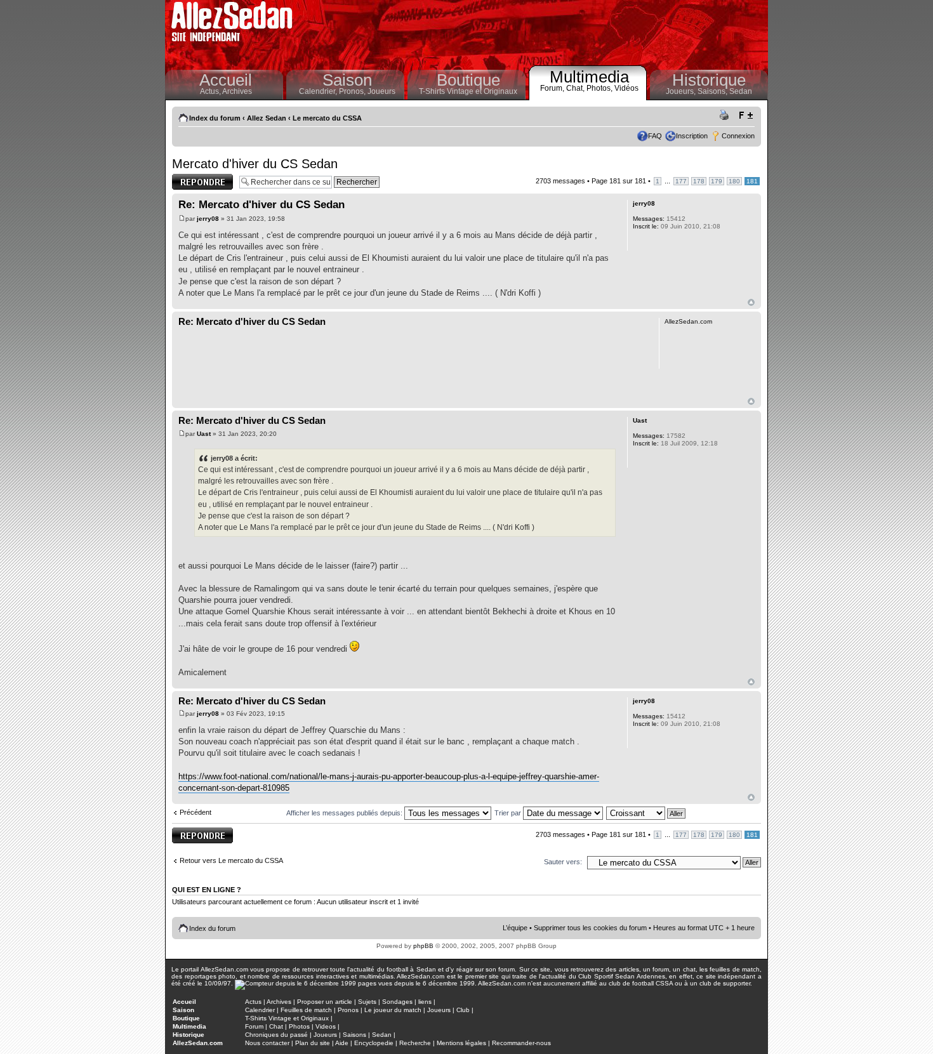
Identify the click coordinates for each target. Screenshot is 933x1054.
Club (463, 1009)
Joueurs (381, 91)
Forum (254, 1026)
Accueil (225, 80)
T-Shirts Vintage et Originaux (468, 91)
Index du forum (215, 118)
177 (681, 181)
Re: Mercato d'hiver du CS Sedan (261, 205)
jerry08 (208, 218)
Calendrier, (319, 91)
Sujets (367, 1001)
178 (699, 181)
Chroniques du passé (276, 1034)
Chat (276, 1026)
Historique (709, 80)
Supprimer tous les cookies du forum (590, 928)
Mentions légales (461, 1042)
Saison (347, 80)
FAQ (655, 136)
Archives (237, 91)
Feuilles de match (306, 1009)
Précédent (195, 812)
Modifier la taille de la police (745, 115)
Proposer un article (324, 1001)
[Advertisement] (534, 31)
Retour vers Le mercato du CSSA (231, 860)
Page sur (619, 181)
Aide (341, 1042)
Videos (325, 1026)
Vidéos (626, 88)
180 (734, 181)
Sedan (740, 91)
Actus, (211, 91)
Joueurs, (682, 91)
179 (716, 181)
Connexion (738, 136)
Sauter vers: (563, 862)
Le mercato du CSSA (327, 118)
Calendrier (260, 1009)
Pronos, (353, 91)
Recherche (415, 1042)
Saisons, (713, 91)
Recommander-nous (521, 1042)
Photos (299, 1026)
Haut (751, 302)
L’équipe (515, 928)
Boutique (468, 80)
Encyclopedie (374, 1042)
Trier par (508, 813)
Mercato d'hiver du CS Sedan (255, 164)
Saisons (354, 1034)
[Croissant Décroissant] (646, 813)
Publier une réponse (189, 181)
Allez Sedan (266, 118)
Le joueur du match (392, 1009)
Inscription (692, 136)
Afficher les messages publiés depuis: (345, 813)
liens (425, 1001)
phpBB (423, 945)
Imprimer (726, 115)
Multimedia (589, 77)
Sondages (397, 1001)
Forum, (553, 88)
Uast (204, 433)
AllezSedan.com (198, 1042)
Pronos (348, 1009)
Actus (253, 1001)
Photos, (600, 88)
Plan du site (312, 1042)
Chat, (576, 88)
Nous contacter (267, 1042)
